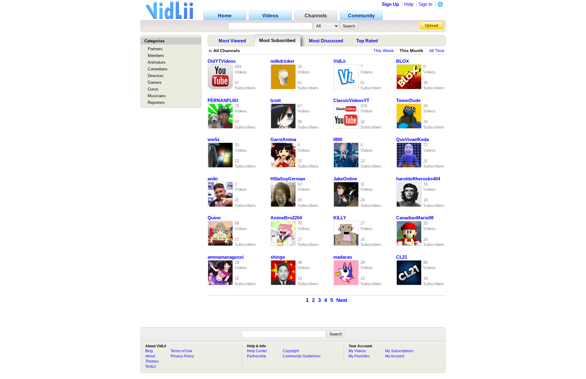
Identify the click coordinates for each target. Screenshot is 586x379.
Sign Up (390, 4)
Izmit (275, 100)
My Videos (357, 351)
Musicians (157, 96)
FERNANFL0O (223, 100)
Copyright (291, 351)
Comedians (158, 69)
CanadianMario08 (414, 217)
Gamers (155, 82)
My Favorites (359, 356)
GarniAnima (283, 139)
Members (156, 55)
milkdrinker (282, 61)
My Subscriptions (399, 351)
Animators (157, 62)
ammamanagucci (226, 257)
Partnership (256, 356)
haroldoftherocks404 (418, 178)
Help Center (257, 351)
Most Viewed (232, 40)
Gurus (153, 89)
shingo (277, 257)
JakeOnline (345, 178)
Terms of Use (181, 351)
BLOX (402, 61)
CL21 (401, 257)
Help (408, 4)
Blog (149, 351)
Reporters (156, 102)
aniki (213, 178)
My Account (394, 356)
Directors (156, 75)
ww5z (214, 139)
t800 (337, 139)
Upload (431, 25)
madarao (342, 257)
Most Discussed (326, 40)
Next (341, 300)
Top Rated (367, 40)
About (150, 356)
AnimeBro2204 (286, 217)
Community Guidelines (301, 356)
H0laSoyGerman (287, 178)
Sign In (425, 4)
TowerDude (408, 100)
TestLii (150, 366)
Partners (155, 49)
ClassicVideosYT (351, 100)
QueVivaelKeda (412, 139)
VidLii (339, 61)
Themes (152, 361)
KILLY (339, 217)
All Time (436, 50)
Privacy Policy (182, 356)
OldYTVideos (222, 61)
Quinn (214, 217)
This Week (383, 50)
